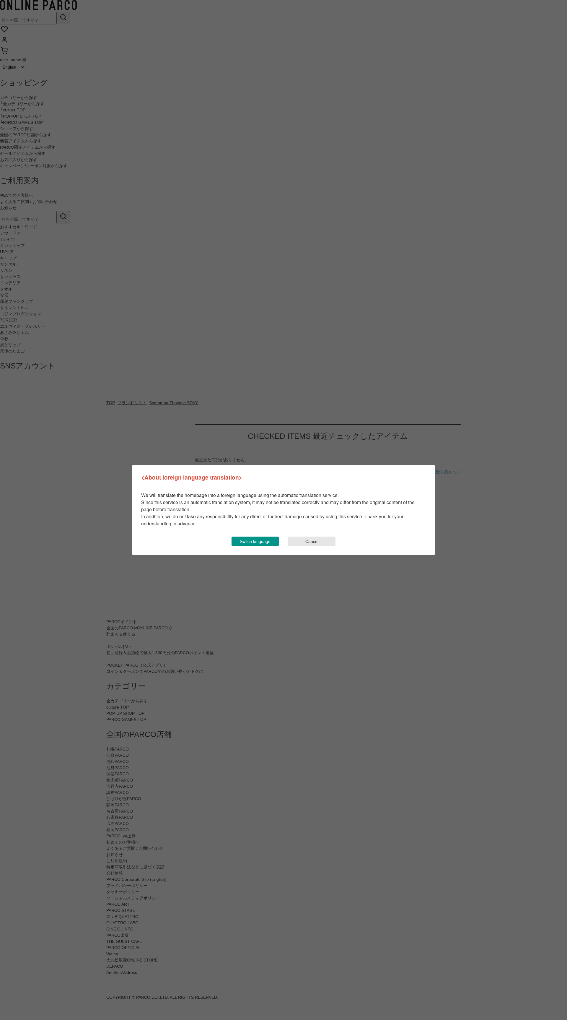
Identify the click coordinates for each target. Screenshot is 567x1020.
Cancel (311, 541)
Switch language (255, 541)
